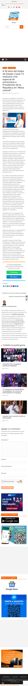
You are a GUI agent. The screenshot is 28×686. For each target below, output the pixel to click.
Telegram (15, 277)
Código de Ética (23, 676)
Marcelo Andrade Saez (14, 93)
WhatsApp (15, 272)
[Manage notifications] (3, 683)
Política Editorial (6, 676)
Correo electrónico (6, 466)
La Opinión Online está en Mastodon (9, 685)
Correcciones (15, 676)
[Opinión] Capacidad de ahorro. (17, 296)
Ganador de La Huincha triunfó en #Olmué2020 (14, 417)
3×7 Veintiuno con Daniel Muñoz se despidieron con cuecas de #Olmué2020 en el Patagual (13, 391)
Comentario (5, 440)
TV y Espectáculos (11, 67)
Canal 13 (4, 67)
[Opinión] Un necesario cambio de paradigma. (14, 293)
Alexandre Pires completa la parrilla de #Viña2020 (12, 365)
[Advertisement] (14, 44)
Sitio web (3, 473)
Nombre (4, 459)
